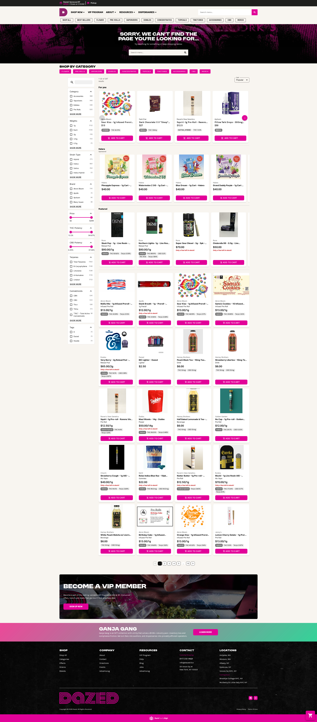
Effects (62, 663)
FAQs (141, 659)
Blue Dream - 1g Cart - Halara (190, 185)
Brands (62, 671)
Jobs (141, 667)
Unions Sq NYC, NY (228, 671)
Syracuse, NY (225, 667)
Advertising (104, 671)
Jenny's (218, 532)
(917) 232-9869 (186, 658)
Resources (126, 12)
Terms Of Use (253, 709)
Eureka (103, 357)
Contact (102, 659)
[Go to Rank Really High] (158, 718)
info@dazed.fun (187, 662)
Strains (62, 667)
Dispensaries (146, 12)
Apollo (141, 301)
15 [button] (188, 563)
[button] (78, 3)
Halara (104, 183)
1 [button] (159, 563)
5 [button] (178, 563)
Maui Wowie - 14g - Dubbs (152, 419)
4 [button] (174, 563)
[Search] (255, 12)
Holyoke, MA (225, 655)
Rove (104, 240)
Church (103, 473)
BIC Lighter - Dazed (148, 360)
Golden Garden (221, 416)
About (110, 12)
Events (102, 667)
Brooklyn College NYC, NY (231, 678)
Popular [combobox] (239, 80)
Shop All (63, 655)
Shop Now (76, 12)
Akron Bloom (106, 301)
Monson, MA (225, 659)
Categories (64, 659)
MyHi (141, 473)
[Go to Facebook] (251, 698)
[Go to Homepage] (63, 12)
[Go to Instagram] (256, 698)
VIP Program (95, 12)
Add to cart (118, 198)
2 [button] (164, 563)
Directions (104, 663)
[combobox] (225, 12)
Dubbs (141, 416)
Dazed (141, 357)
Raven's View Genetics (110, 416)
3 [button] (169, 563)
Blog (141, 663)
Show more (75, 114)
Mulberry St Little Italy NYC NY (233, 682)
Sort (237, 77)
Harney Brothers (183, 357)
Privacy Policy (241, 709)
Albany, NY (224, 663)
